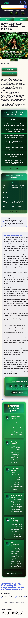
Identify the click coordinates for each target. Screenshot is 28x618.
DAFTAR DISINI (9, 69)
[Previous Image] (1, 45)
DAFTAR (21, 19)
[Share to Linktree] (13, 613)
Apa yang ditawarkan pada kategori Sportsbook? (14, 148)
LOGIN (7, 19)
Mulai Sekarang (19, 392)
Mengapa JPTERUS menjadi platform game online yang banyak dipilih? (14, 154)
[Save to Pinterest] (17, 613)
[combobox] (12, 6)
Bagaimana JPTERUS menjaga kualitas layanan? (14, 130)
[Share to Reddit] (21, 613)
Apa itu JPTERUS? (14, 120)
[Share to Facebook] (8, 613)
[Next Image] (27, 45)
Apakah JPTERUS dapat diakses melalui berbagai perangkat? (14, 124)
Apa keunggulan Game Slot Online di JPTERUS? (14, 142)
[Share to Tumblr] (26, 613)
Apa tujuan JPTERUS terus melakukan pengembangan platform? (14, 162)
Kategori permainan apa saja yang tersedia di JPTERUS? (14, 136)
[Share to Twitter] (4, 613)
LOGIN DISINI (9, 74)
